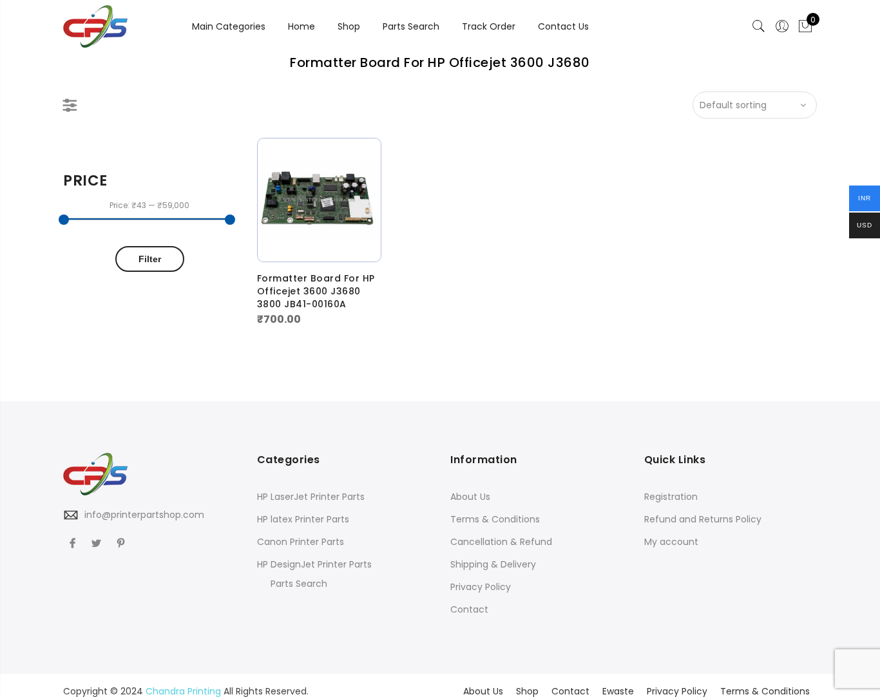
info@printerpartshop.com (144, 514)
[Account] (782, 26)
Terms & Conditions (495, 519)
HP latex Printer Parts (303, 519)
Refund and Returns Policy (702, 519)
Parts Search (411, 26)
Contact (469, 609)
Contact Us (563, 26)
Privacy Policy (480, 586)
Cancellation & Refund (501, 541)
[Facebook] (74, 543)
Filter (150, 259)
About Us (470, 496)
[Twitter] (97, 543)
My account (671, 541)
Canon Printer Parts (300, 541)
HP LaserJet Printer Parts (311, 496)
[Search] (758, 26)
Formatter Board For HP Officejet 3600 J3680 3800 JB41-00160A (316, 291)
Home (301, 26)
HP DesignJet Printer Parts (314, 564)
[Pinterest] (122, 543)
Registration (671, 496)
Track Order (488, 26)
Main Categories (228, 26)
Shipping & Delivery (493, 564)
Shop (349, 26)
